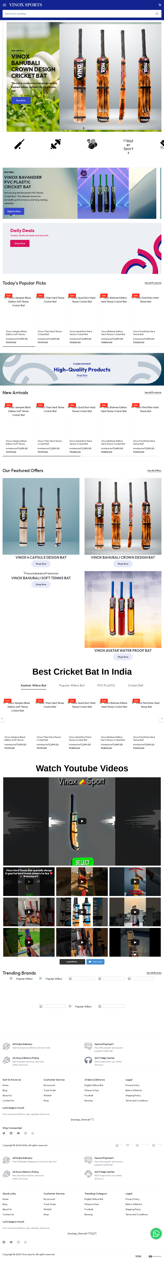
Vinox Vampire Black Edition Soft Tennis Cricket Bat (16, 334)
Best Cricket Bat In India (82, 671)
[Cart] (159, 4)
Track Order (50, 1090)
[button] (77, 128)
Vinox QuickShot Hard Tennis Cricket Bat (81, 333)
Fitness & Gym (92, 1090)
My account (49, 1085)
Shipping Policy (133, 1095)
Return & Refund (134, 1090)
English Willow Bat (94, 1085)
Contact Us (8, 1100)
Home (5, 1085)
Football (89, 1095)
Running (89, 1100)
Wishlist (48, 1095)
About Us (7, 1095)
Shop (46, 1100)
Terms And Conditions (137, 1100)
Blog (5, 1090)
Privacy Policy (132, 1085)
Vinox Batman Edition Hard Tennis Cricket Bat (113, 333)
